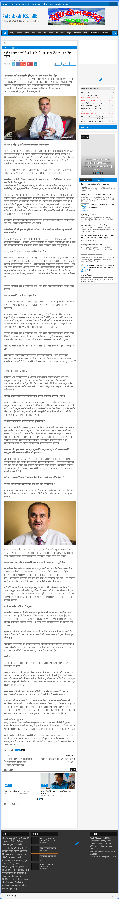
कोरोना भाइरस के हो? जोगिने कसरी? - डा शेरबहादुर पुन (96, 225)
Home (5, 4)
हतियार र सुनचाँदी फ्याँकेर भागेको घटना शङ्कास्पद (95, 184)
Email (58, 64)
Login (11, 4)
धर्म (57, 33)
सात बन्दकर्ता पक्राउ (86, 275)
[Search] (114, 33)
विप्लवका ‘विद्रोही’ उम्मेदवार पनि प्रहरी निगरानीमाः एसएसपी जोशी (20, 792)
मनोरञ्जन (51, 33)
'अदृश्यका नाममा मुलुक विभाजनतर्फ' (51, 791)
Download (25, 4)
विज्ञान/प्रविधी (77, 33)
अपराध (33, 33)
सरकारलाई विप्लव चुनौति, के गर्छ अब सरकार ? (98, 164)
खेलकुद (69, 33)
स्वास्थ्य (62, 33)
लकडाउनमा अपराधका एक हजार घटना (91, 255)
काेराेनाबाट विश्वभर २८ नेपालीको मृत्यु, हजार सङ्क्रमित (96, 194)
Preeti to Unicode (55, 4)
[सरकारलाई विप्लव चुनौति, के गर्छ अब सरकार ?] (98, 154)
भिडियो (85, 33)
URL (73, 64)
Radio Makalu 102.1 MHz (20, 16)
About (18, 4)
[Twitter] (111, 4)
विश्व (45, 33)
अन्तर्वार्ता (26, 33)
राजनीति (19, 33)
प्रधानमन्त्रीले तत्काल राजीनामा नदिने (91, 244)
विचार (39, 33)
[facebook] (115, 4)
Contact (65, 4)
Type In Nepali (35, 4)
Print (66, 64)
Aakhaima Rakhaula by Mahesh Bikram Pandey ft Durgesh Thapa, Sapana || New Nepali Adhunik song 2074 (98, 236)
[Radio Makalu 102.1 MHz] (5, 32)
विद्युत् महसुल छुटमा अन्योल (88, 214)
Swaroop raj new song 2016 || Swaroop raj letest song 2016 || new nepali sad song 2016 (101, 267)
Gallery (44, 4)
